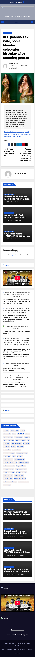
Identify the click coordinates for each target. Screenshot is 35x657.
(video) (12, 430)
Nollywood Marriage (9, 472)
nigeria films (7, 450)
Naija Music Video (16, 443)
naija (28, 440)
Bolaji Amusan (18, 437)
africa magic (7, 434)
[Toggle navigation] (16, 21)
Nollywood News (7, 32)
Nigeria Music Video (21, 453)
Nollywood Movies (21, 472)
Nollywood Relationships (10, 482)
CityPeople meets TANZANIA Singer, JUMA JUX (16, 236)
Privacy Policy (17, 653)
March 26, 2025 (10, 574)
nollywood (20, 456)
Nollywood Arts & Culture (10, 462)
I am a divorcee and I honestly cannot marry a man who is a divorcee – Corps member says (14, 384)
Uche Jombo (7, 485)
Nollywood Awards (24, 462)
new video (6, 446)
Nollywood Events (8, 469)
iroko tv (18, 440)
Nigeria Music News (9, 453)
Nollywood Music (8, 475)
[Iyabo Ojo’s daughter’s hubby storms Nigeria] (16, 365)
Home (3, 649)
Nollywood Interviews (20, 469)
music (23, 440)
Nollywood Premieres (20, 478)
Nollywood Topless (24, 482)
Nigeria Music (16, 450)
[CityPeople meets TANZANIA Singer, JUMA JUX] (16, 327)
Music (19, 649)
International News (9, 440)
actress (23, 430)
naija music (7, 443)
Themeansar (17, 645)
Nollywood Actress (19, 459)
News (14, 649)
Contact (24, 649)
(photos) (6, 430)
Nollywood (9, 649)
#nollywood (23, 65)
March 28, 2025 (10, 517)
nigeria (13, 446)
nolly (14, 456)
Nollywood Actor (8, 459)
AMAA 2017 (21, 434)
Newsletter (30, 649)
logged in (13, 255)
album (14, 434)
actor (17, 430)
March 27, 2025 (10, 536)
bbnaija (28, 434)
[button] (29, 22)
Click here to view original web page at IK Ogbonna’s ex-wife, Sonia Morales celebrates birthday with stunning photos (17, 134)
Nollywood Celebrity (9, 466)
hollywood (27, 437)
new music (26, 443)
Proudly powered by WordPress (12, 643)
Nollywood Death (20, 466)
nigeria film (20, 446)
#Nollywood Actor (14, 68)
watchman (14, 63)
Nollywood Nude (8, 478)
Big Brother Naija (8, 437)
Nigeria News (7, 456)
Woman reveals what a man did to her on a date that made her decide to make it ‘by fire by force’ (16, 301)
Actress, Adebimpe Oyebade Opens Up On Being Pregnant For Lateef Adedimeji (25, 154)
